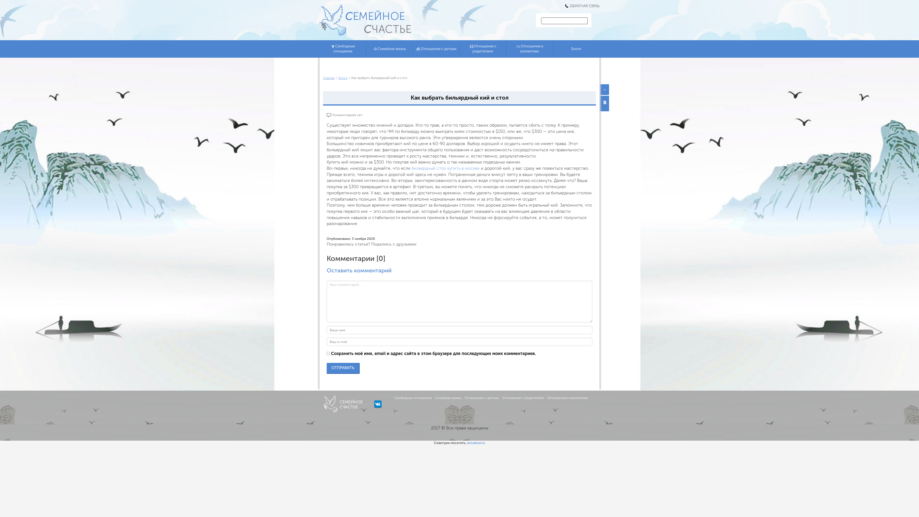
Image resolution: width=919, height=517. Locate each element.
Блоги (576, 49)
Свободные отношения (344, 48)
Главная (329, 78)
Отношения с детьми (438, 49)
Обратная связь (585, 6)
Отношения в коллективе (531, 48)
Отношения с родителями (484, 48)
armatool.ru (476, 443)
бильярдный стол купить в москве (446, 168)
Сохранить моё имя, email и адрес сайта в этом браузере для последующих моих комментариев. (433, 353)
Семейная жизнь (392, 49)
